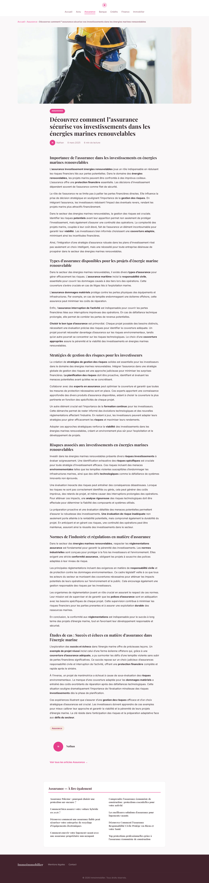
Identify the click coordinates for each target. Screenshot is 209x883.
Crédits (114, 11)
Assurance (89, 11)
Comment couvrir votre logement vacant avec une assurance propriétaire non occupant (74, 834)
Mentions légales (56, 864)
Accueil (68, 11)
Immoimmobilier (30, 864)
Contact (73, 864)
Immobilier (138, 11)
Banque (103, 11)
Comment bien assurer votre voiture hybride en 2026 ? (74, 810)
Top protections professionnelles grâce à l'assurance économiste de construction (130, 837)
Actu (78, 11)
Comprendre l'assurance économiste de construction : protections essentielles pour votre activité (132, 802)
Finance (125, 11)
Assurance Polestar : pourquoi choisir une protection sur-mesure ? (72, 800)
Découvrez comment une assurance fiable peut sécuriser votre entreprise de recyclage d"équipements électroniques (75, 822)
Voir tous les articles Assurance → (69, 762)
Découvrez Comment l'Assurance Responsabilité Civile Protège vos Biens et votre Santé (131, 826)
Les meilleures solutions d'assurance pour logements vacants (131, 814)
